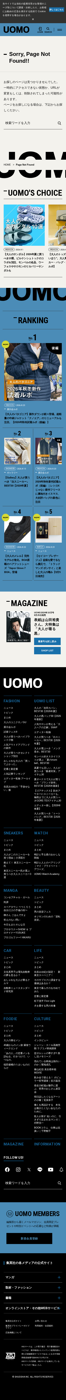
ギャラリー (12, 472)
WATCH (40, 547)
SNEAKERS (10, 469)
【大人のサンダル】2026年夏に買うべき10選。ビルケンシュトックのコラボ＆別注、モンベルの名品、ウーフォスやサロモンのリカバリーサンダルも (24, 262)
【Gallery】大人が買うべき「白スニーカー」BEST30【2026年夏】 (17, 481)
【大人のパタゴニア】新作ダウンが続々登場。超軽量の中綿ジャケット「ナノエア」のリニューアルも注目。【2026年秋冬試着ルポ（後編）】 (32, 418)
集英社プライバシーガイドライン (18, 1327)
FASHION (9, 250)
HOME (7, 164)
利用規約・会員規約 (44, 1326)
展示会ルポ (12, 409)
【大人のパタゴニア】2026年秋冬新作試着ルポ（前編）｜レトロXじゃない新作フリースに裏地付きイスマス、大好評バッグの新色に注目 (48, 489)
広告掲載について (14, 1332)
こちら (39, 1365)
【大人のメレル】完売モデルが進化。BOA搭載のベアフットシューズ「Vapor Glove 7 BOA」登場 (17, 564)
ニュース (10, 551)
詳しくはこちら (57, 9)
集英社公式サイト (14, 1321)
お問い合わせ (41, 1321)
